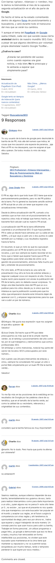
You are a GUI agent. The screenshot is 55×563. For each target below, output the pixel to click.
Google (43, 32)
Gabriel (12, 487)
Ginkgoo (13, 130)
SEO (25, 115)
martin (12, 420)
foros (24, 20)
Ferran (12, 386)
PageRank (30, 32)
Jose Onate (14, 187)
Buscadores (16, 115)
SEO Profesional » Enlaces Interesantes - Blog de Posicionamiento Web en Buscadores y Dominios (30, 173)
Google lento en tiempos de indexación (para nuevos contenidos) (12, 99)
